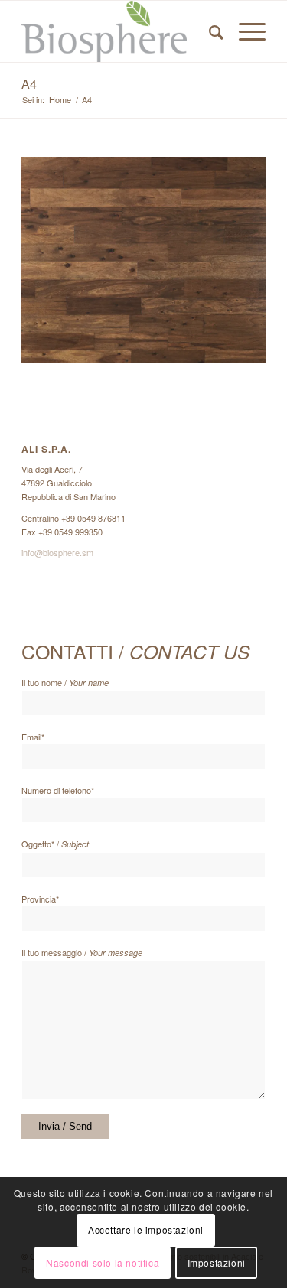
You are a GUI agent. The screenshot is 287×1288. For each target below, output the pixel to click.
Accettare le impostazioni (146, 1229)
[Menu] (244, 31)
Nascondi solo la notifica (102, 1262)
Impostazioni (217, 1262)
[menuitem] (208, 31)
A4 (29, 84)
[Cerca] (208, 31)
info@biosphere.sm (57, 552)
